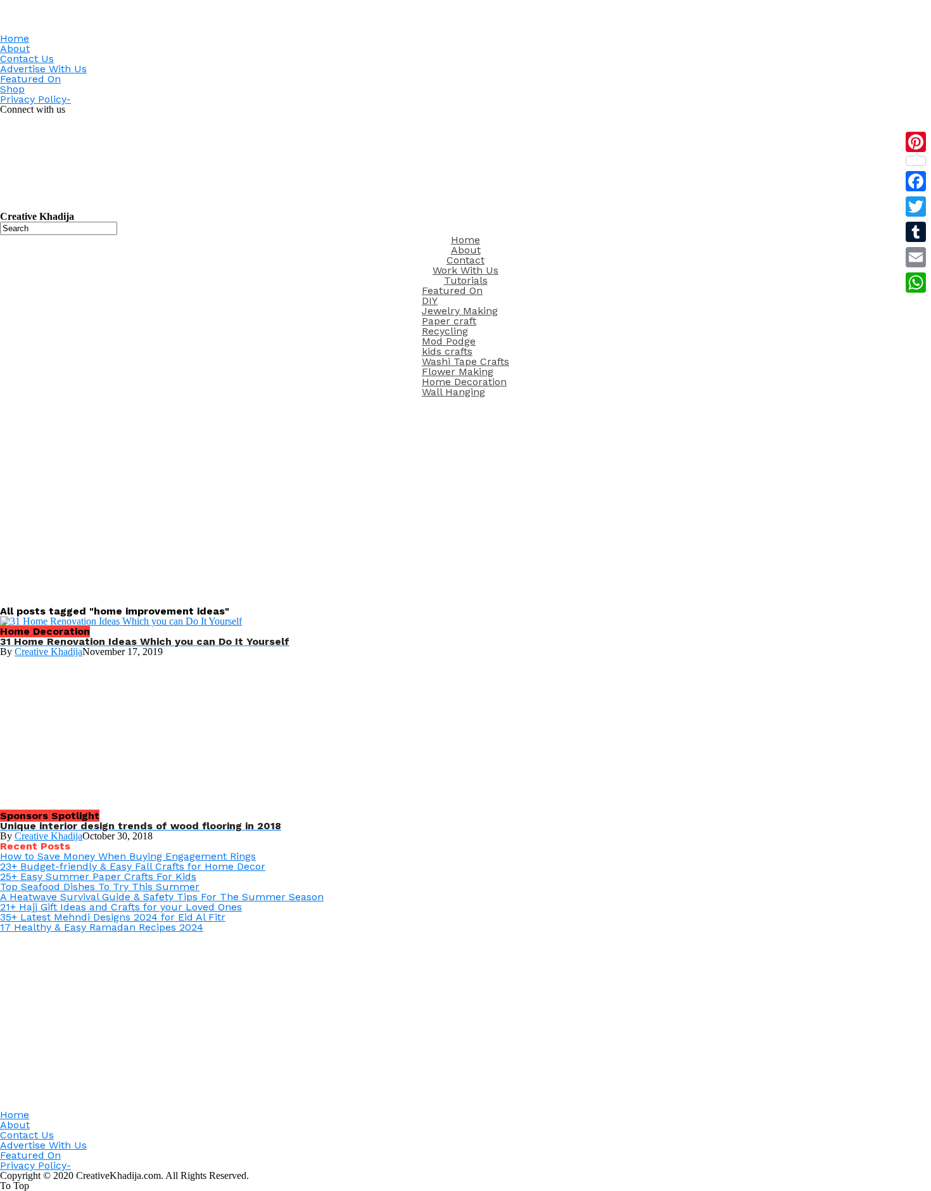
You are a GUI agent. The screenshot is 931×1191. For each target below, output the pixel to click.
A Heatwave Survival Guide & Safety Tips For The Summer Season (162, 897)
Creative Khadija (48, 651)
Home (14, 38)
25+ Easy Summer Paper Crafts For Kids (98, 876)
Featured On (30, 79)
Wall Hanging (453, 392)
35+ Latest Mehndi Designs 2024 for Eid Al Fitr (112, 917)
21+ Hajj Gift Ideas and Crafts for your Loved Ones (121, 907)
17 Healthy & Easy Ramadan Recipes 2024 (101, 927)
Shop (12, 89)
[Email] (915, 257)
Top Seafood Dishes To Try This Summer (100, 887)
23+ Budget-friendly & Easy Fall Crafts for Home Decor (132, 866)
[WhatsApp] (915, 282)
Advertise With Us (43, 69)
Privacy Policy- (35, 99)
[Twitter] (915, 206)
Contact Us (27, 59)
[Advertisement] (466, 498)
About (15, 48)
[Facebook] (915, 181)
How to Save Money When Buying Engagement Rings (128, 856)
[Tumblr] (915, 232)
